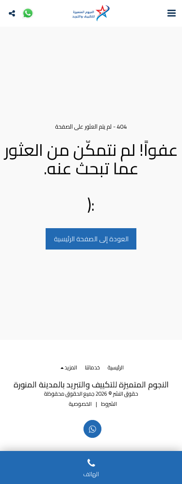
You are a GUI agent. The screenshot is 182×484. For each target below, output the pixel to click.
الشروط (109, 404)
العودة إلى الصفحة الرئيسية (91, 239)
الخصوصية (80, 404)
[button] (171, 12)
